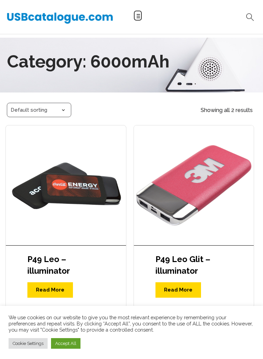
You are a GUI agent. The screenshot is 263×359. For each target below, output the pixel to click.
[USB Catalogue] (60, 17)
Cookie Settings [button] (28, 343)
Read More (50, 290)
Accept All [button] (65, 343)
